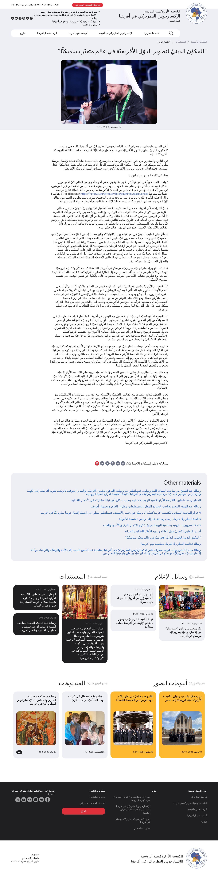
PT (12, 4)
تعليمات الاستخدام (30, 858)
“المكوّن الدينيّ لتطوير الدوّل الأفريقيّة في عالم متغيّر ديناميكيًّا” (163, 537)
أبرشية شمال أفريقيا (47, 33)
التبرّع (83, 811)
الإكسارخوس (163, 41)
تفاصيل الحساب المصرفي (87, 5)
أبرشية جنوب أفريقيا (77, 33)
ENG (49, 4)
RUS (56, 4)
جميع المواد (198, 576)
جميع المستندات (99, 576)
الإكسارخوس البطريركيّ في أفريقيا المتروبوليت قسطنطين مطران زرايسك (133, 809)
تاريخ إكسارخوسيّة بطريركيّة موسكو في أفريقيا (74, 21)
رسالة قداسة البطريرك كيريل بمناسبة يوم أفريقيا (171, 543)
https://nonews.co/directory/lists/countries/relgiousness (114, 193)
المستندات (180, 41)
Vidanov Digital (18, 861)
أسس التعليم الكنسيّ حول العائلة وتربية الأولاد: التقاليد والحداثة (163, 531)
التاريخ (23, 33)
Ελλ (18, 4)
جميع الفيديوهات (99, 683)
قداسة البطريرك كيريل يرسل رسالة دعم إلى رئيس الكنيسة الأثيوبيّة (160, 518)
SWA (37, 4)
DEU (31, 4)
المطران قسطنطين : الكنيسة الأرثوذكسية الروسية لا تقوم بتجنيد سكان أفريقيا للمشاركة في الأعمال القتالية (136, 500)
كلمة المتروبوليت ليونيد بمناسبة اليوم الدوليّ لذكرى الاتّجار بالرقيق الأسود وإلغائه (152, 525)
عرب (24, 4)
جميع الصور (198, 683)
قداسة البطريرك (151, 33)
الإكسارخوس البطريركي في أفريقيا (115, 33)
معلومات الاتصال (89, 24)
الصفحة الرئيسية (199, 41)
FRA (44, 4)
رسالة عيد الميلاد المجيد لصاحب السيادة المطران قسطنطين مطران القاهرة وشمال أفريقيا (146, 506)
